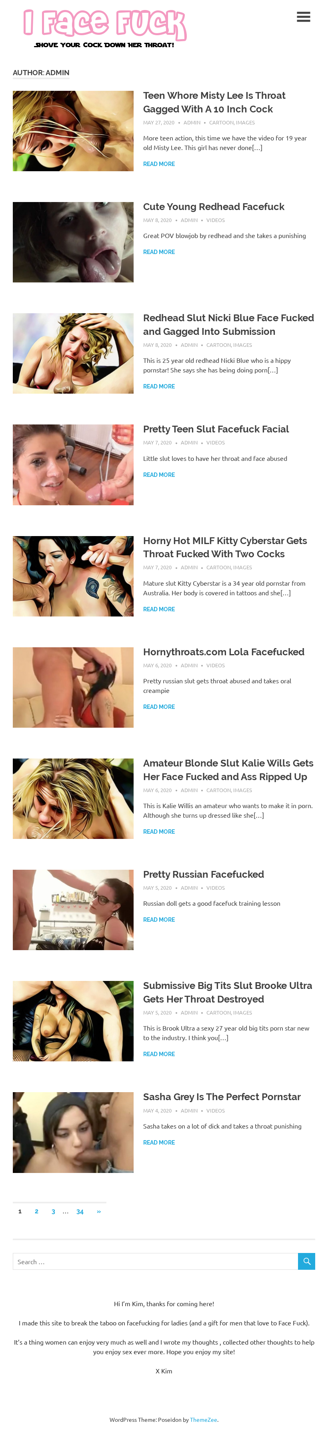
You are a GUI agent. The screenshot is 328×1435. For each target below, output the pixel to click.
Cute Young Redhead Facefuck (213, 206)
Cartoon (221, 122)
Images (245, 122)
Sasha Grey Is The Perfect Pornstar (222, 1097)
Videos (215, 219)
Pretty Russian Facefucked (203, 874)
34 (80, 1211)
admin (192, 122)
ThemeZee (203, 1419)
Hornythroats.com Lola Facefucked (223, 652)
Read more (159, 164)
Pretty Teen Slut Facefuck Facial (216, 429)
